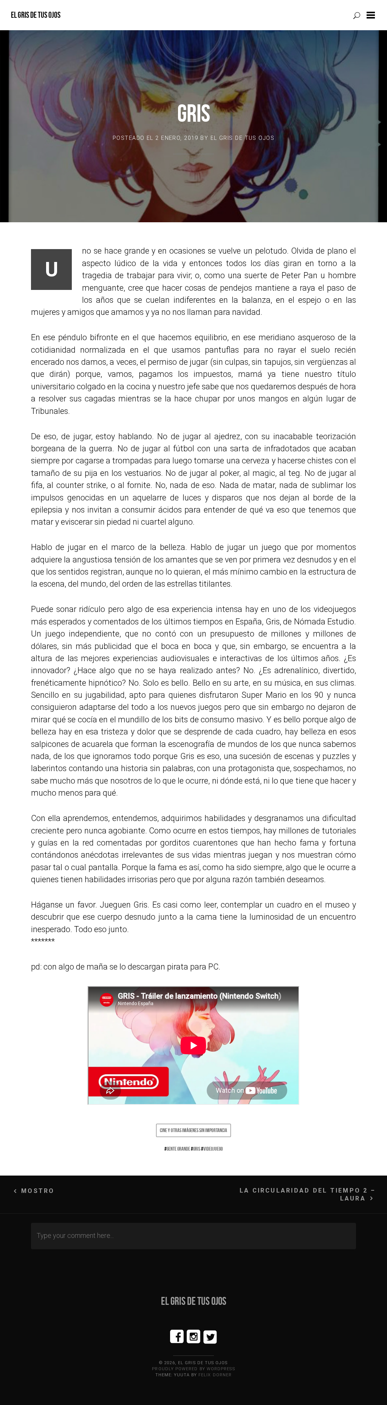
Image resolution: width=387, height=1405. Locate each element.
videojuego (213, 1149)
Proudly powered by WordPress (193, 1368)
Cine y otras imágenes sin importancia (193, 1130)
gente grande (178, 1149)
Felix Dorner (215, 1374)
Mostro (37, 1190)
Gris (193, 113)
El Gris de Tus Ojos (35, 15)
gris (196, 1149)
